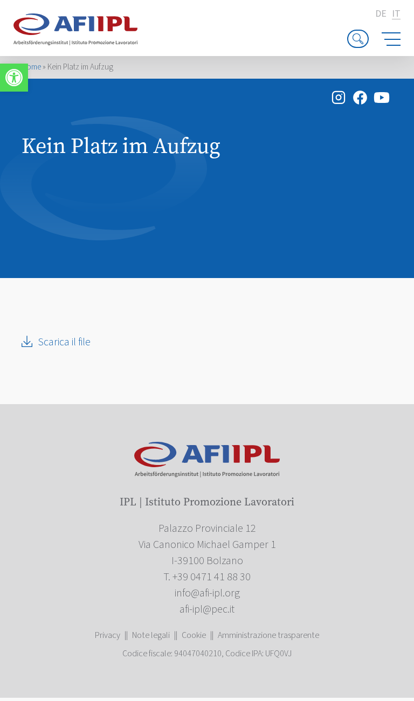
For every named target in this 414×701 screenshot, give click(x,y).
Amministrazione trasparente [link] (268, 635)
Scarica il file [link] (64, 342)
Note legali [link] (151, 635)
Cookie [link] (194, 635)
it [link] (396, 14)
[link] (14, 78)
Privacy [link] (107, 635)
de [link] (381, 14)
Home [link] (31, 67)
